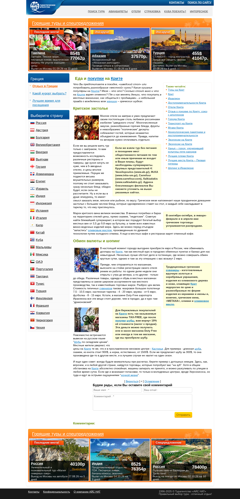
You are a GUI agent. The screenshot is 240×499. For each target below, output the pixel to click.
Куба (39, 240)
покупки (96, 78)
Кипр (39, 225)
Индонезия (44, 203)
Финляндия (44, 298)
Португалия (44, 269)
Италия (41, 218)
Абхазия (99, 56)
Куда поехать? (175, 11)
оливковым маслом (100, 230)
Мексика (42, 254)
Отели (136, 11)
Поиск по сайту (200, 2)
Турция (41, 291)
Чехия (40, 327)
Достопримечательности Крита (187, 102)
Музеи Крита (176, 127)
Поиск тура (96, 11)
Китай (40, 232)
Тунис (40, 283)
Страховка (152, 11)
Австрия (42, 130)
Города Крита (176, 119)
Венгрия (42, 152)
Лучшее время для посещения (46, 103)
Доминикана (45, 174)
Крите (117, 78)
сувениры (172, 270)
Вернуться (132, 381)
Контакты (176, 2)
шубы (130, 320)
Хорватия (43, 313)
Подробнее (79, 469)
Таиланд (42, 276)
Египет (41, 181)
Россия (41, 123)
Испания (42, 210)
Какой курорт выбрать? (49, 93)
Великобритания (48, 145)
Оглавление (152, 381)
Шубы (77, 341)
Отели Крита (176, 107)
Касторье (157, 348)
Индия (40, 196)
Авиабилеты (118, 11)
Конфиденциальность (56, 491)
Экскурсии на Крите (180, 139)
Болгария (43, 137)
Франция (42, 305)
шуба (198, 348)
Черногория (44, 320)
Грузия (41, 167)
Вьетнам (42, 159)
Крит (171, 94)
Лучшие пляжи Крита (181, 155)
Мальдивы (43, 247)
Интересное (199, 11)
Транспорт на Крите (180, 123)
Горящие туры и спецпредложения (68, 434)
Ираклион (174, 98)
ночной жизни (129, 375)
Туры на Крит (176, 89)
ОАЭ (39, 262)
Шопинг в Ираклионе (181, 167)
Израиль (42, 188)
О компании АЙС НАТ (87, 491)
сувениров (105, 288)
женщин (112, 101)
